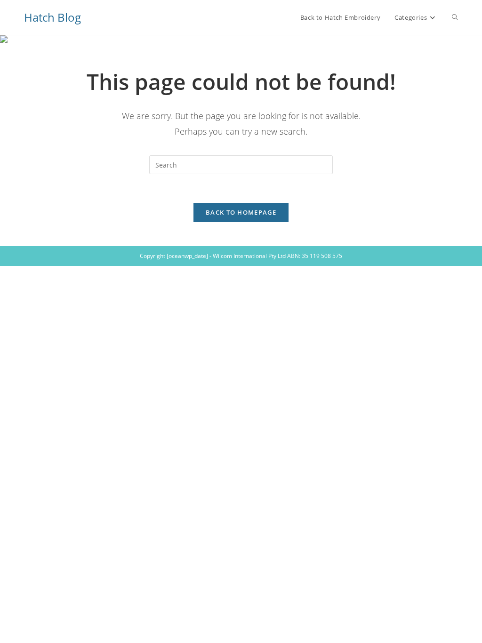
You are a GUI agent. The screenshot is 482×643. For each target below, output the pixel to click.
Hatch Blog (52, 17)
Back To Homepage (241, 212)
